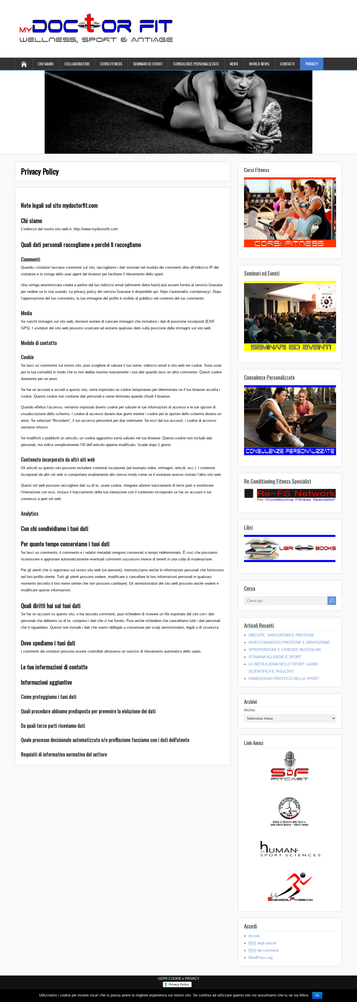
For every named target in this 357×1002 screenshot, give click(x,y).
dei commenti (264, 950)
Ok (317, 996)
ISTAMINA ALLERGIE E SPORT (275, 657)
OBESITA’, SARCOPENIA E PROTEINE (281, 635)
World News (259, 64)
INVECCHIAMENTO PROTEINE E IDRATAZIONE (289, 642)
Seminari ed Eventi (147, 64)
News (234, 64)
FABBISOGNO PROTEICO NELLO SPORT (284, 679)
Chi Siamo (46, 64)
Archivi (249, 710)
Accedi (254, 936)
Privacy (311, 64)
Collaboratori (76, 64)
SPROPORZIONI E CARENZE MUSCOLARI (285, 650)
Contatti (287, 64)
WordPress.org (260, 958)
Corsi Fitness (111, 64)
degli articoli (262, 943)
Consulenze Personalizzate (196, 64)
